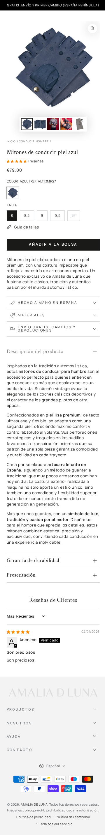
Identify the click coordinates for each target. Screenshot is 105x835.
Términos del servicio (55, 824)
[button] (17, 161)
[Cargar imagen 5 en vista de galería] (79, 124)
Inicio (11, 141)
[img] (18, 632)
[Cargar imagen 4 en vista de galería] (66, 124)
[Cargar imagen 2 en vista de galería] (40, 124)
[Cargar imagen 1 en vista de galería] (27, 124)
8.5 (29, 217)
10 (75, 217)
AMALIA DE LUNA (34, 804)
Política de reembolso (73, 817)
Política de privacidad (33, 817)
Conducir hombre (34, 141)
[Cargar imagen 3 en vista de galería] (53, 124)
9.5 (59, 217)
